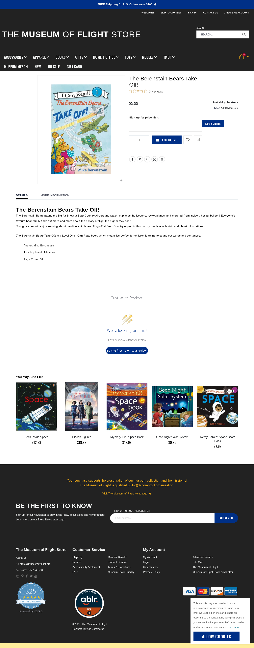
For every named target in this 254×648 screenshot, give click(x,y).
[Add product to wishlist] (187, 140)
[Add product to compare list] (198, 140)
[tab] (25, 195)
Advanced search (203, 557)
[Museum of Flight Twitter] (31, 576)
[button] (15, 57)
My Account (150, 557)
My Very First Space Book (127, 437)
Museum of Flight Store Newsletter (213, 572)
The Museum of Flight (205, 567)
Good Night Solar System (172, 437)
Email (162, 159)
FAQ (75, 572)
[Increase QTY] (146, 140)
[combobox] (222, 34)
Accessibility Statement (86, 567)
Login (146, 562)
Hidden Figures (81, 437)
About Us (21, 557)
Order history (150, 567)
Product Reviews (117, 562)
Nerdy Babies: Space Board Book (217, 439)
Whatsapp (154, 159)
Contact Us (210, 12)
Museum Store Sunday (121, 572)
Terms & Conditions (119, 567)
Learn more (233, 627)
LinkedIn (147, 159)
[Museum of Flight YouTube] (36, 576)
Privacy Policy (151, 572)
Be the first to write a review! (127, 350)
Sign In (192, 12)
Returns (76, 562)
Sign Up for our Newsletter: (132, 511)
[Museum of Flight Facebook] (27, 576)
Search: (201, 28)
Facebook (132, 159)
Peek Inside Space (36, 437)
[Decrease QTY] (132, 140)
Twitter (140, 159)
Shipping (77, 557)
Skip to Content (171, 12)
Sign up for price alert (144, 117)
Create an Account (236, 12)
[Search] (244, 34)
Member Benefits (118, 557)
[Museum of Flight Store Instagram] (18, 576)
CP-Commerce (95, 628)
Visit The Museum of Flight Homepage (125, 493)
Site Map (198, 562)
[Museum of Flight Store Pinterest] (22, 576)
